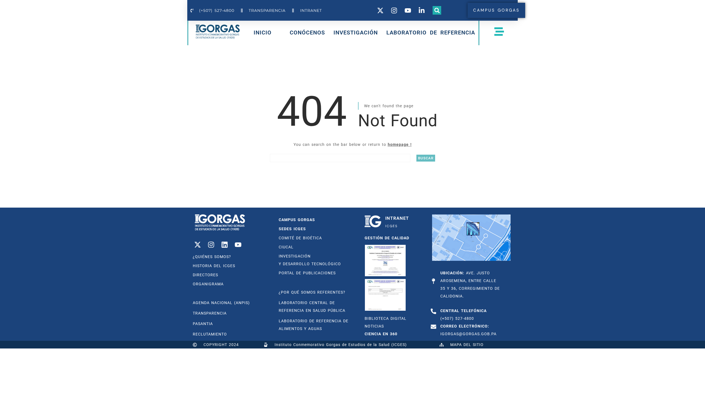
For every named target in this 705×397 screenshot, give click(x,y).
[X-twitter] (197, 244)
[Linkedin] (224, 244)
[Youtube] (238, 244)
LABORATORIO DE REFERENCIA (430, 32)
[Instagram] (211, 244)
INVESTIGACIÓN (355, 32)
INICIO (263, 33)
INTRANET (397, 218)
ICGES (391, 226)
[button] (437, 10)
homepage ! (400, 144)
